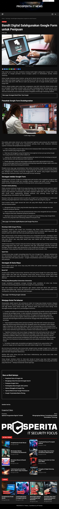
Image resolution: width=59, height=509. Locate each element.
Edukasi (33, 488)
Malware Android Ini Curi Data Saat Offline (33, 462)
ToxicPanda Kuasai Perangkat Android (33, 444)
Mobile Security (20, 491)
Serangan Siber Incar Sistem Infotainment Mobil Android (33, 453)
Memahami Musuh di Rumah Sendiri (6, 462)
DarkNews (32, 505)
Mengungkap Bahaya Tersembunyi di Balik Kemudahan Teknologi (45, 415)
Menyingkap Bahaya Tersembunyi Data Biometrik (6, 453)
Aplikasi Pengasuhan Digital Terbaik (12, 414)
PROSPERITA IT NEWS (30, 6)
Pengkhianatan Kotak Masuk (6, 444)
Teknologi (4, 21)
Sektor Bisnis (5, 491)
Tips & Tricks (34, 493)
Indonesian (46, 0)
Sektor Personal (6, 493)
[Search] (55, 14)
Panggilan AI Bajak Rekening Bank (33, 471)
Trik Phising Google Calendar (17, 295)
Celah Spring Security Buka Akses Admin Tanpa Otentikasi (6, 471)
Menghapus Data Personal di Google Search (18, 381)
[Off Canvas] (3, 14)
